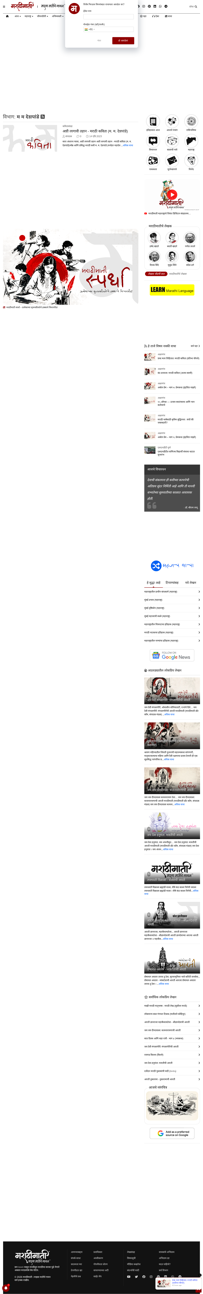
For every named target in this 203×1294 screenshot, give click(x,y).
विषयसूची (131, 1258)
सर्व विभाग (163, 1270)
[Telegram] (166, 6)
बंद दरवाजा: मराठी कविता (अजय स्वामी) (175, 373)
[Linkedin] (155, 6)
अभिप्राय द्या (164, 1258)
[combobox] (89, 29)
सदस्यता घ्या (76, 1264)
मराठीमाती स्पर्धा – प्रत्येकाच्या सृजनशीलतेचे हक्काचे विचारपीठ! (32, 307)
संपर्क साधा (76, 1258)
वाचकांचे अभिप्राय (166, 1252)
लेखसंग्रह (131, 1252)
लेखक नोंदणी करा (156, 274)
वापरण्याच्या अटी (100, 1270)
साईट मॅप (97, 1276)
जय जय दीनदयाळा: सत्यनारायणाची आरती (170, 790)
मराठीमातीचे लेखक (178, 274)
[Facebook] (138, 6)
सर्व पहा (194, 346)
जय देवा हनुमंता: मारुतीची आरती (165, 835)
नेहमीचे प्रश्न (76, 1276)
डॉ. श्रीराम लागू (191, 507)
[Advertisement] (101, 88)
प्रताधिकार (97, 1252)
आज (17, 16)
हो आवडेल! (123, 40)
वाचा (169, 16)
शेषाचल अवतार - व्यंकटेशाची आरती (166, 969)
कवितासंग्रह (68, 126)
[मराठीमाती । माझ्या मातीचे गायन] (45, 10)
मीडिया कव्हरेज (133, 1264)
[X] (136, 1276)
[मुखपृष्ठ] (7, 17)
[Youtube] (128, 1276)
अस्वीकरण (98, 1258)
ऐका (157, 16)
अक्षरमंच (161, 354)
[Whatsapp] (160, 6)
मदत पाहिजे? (165, 1264)
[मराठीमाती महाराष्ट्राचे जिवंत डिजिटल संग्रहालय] (172, 194)
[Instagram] (143, 6)
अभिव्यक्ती (56, 16)
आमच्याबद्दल (76, 1252)
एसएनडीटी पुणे (164, 447)
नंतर (99, 40)
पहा (144, 16)
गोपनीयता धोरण (100, 1264)
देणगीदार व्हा (76, 1270)
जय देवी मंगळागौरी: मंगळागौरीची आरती (168, 700)
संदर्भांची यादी (133, 1270)
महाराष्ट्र (28, 16)
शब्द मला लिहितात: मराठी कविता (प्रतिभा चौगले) (178, 358)
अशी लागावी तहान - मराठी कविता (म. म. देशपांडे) (95, 131)
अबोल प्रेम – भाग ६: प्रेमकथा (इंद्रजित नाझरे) (177, 437)
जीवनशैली (41, 16)
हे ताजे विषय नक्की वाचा (161, 346)
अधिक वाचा (128, 145)
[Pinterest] (149, 6)
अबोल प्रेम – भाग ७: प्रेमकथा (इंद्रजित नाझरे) (177, 387)
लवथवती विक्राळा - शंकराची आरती (166, 880)
